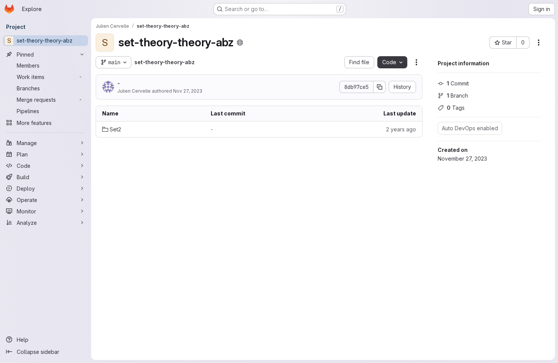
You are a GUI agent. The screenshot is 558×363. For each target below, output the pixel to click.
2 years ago (401, 129)
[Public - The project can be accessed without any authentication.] (240, 42)
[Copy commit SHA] (380, 87)
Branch (457, 95)
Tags (456, 107)
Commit (458, 83)
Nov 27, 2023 (187, 91)
